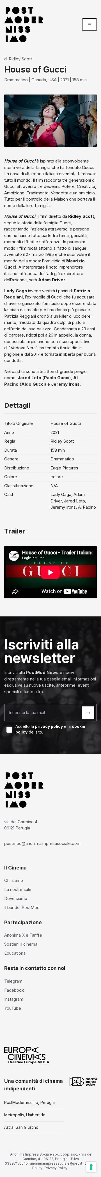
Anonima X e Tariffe (23, 935)
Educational (15, 953)
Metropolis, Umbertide (24, 1114)
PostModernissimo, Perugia (29, 1102)
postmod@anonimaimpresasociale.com (42, 843)
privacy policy (49, 726)
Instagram (13, 999)
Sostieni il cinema (20, 944)
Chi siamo (13, 880)
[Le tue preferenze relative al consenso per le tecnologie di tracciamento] (91, 1167)
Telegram (13, 981)
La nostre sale (17, 889)
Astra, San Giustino (21, 1127)
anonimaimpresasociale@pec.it (56, 1163)
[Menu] (89, 24)
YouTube (12, 1008)
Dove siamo (15, 898)
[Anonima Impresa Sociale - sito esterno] (83, 1081)
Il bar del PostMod (22, 907)
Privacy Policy (56, 1168)
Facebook (14, 990)
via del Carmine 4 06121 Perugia (20, 825)
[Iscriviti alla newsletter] (88, 712)
